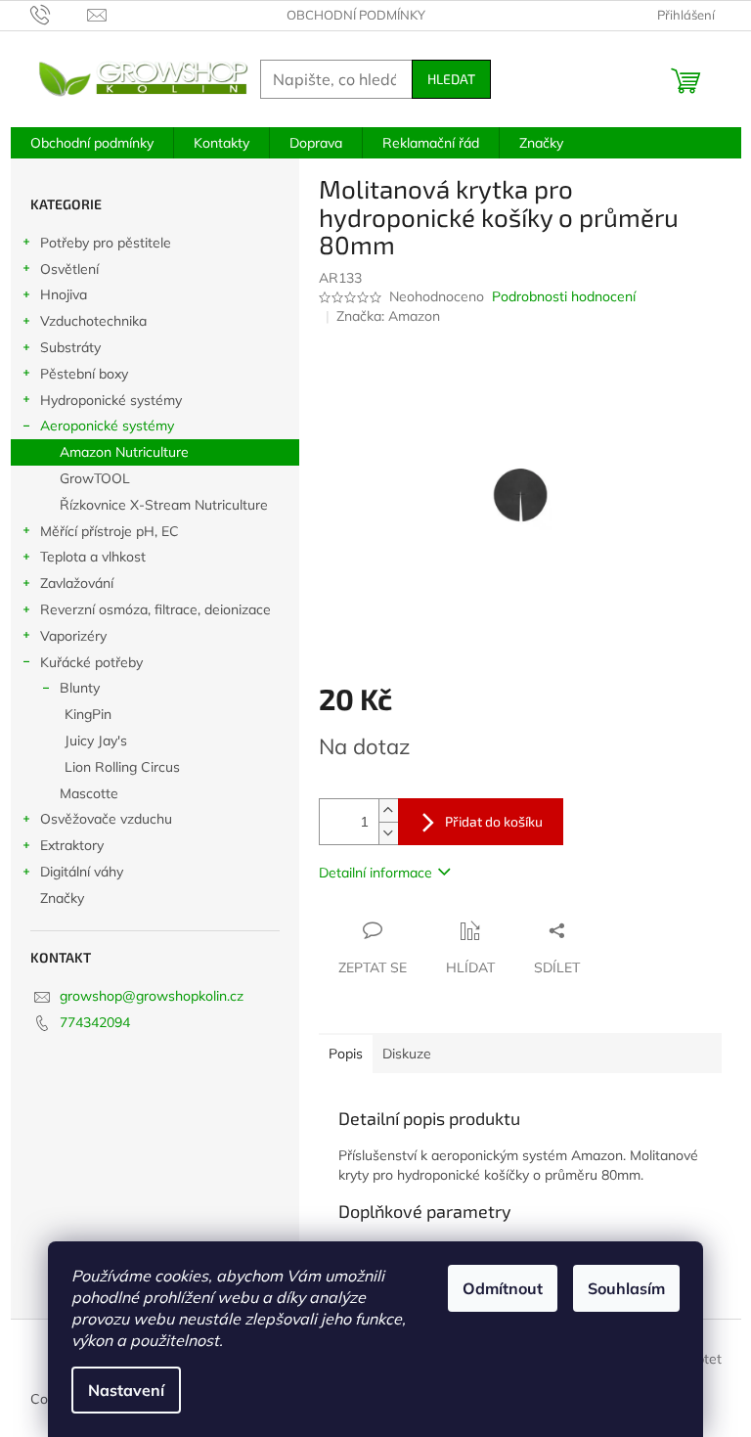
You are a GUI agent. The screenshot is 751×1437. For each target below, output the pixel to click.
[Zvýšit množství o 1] (388, 810)
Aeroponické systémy (107, 425)
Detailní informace (375, 872)
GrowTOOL (95, 478)
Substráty (70, 347)
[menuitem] (92, 142)
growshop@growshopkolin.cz (151, 996)
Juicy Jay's (96, 740)
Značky (62, 898)
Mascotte (89, 793)
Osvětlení (69, 269)
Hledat (451, 78)
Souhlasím (626, 1288)
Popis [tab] (346, 1053)
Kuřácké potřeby (91, 662)
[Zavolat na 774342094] (59, 14)
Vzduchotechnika (93, 321)
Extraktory (72, 845)
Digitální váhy (81, 871)
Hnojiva (63, 294)
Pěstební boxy (84, 373)
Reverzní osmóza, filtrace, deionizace (155, 609)
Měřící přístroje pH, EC (109, 531)
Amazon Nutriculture (124, 452)
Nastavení (126, 1390)
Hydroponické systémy (111, 400)
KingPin (88, 714)
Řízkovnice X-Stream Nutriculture (164, 505)
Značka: (388, 316)
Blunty (80, 687)
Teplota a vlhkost (93, 556)
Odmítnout (503, 1288)
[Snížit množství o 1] (388, 833)
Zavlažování (76, 583)
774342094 (95, 1022)
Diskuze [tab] (406, 1053)
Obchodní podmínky (356, 14)
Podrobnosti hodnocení (564, 296)
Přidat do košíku (494, 821)
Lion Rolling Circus (122, 767)
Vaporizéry (73, 636)
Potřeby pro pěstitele (105, 242)
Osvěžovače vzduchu (106, 819)
